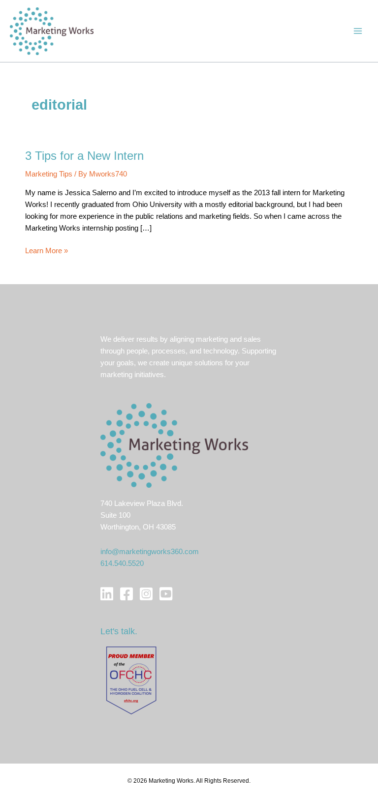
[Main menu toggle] (357, 31)
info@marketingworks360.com (149, 552)
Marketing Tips (48, 174)
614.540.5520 (122, 563)
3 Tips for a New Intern (84, 155)
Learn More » (46, 251)
